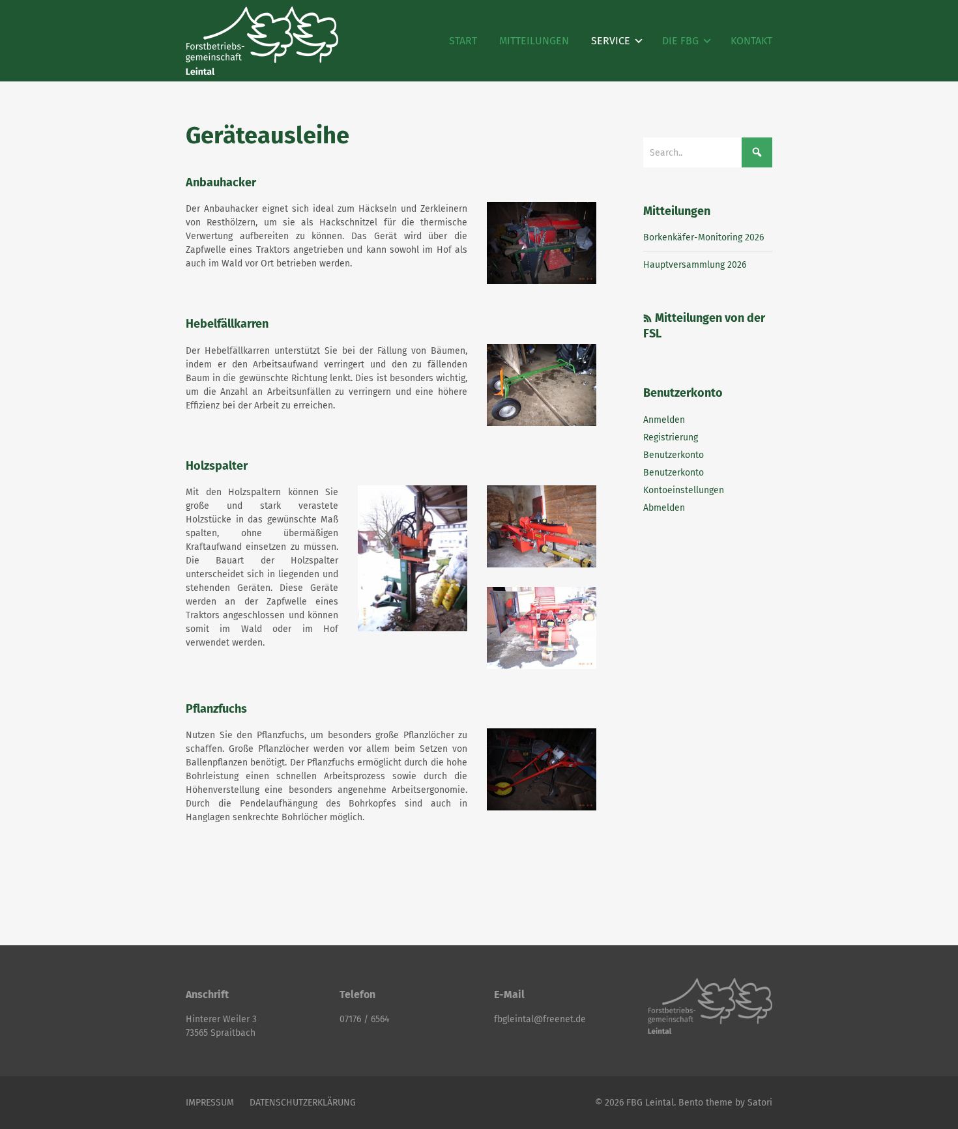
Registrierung (670, 437)
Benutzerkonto (673, 455)
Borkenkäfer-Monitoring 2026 (703, 237)
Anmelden (664, 419)
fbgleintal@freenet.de (540, 1019)
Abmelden (664, 507)
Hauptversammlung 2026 (694, 264)
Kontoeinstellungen (683, 490)
